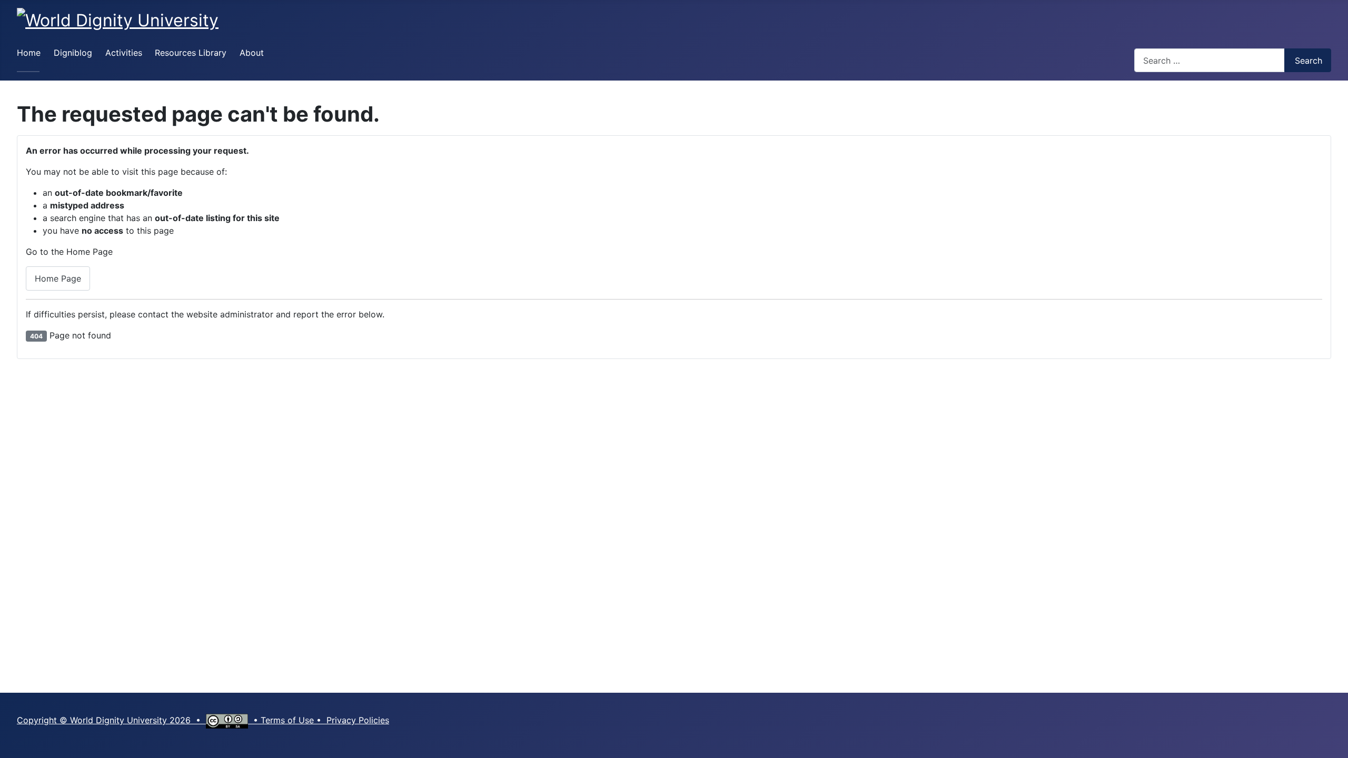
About (252, 52)
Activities (123, 52)
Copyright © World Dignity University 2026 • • (139, 720)
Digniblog (73, 52)
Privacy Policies (357, 720)
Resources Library (190, 52)
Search (1308, 60)
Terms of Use (287, 720)
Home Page (58, 278)
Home (29, 52)
